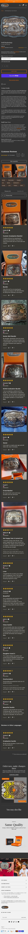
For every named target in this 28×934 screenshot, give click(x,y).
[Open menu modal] (25, 5)
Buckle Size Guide (6, 61)
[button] (14, 212)
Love (9, 185)
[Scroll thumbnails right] (25, 171)
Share (4, 84)
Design (3, 185)
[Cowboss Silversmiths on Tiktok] (14, 922)
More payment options (14, 80)
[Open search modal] (19, 5)
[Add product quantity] (7, 66)
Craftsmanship (16, 182)
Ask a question (14, 161)
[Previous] (2, 1)
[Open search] (2, 195)
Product (15, 185)
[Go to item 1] (8, 170)
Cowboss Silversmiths (11, 928)
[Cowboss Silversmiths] (4, 5)
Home (2, 10)
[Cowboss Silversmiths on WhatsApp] (16, 922)
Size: (7, 56)
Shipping (2, 47)
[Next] (25, 1)
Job (3, 182)
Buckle (3, 180)
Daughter (19, 180)
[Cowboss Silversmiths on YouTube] (18, 922)
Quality (8, 182)
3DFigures (19, 128)
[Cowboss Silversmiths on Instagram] (12, 922)
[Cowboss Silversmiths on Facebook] (9, 922)
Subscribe (23, 917)
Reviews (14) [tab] (8, 191)
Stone (21, 185)
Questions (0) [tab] (20, 191)
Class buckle (11, 180)
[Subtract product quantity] (2, 66)
